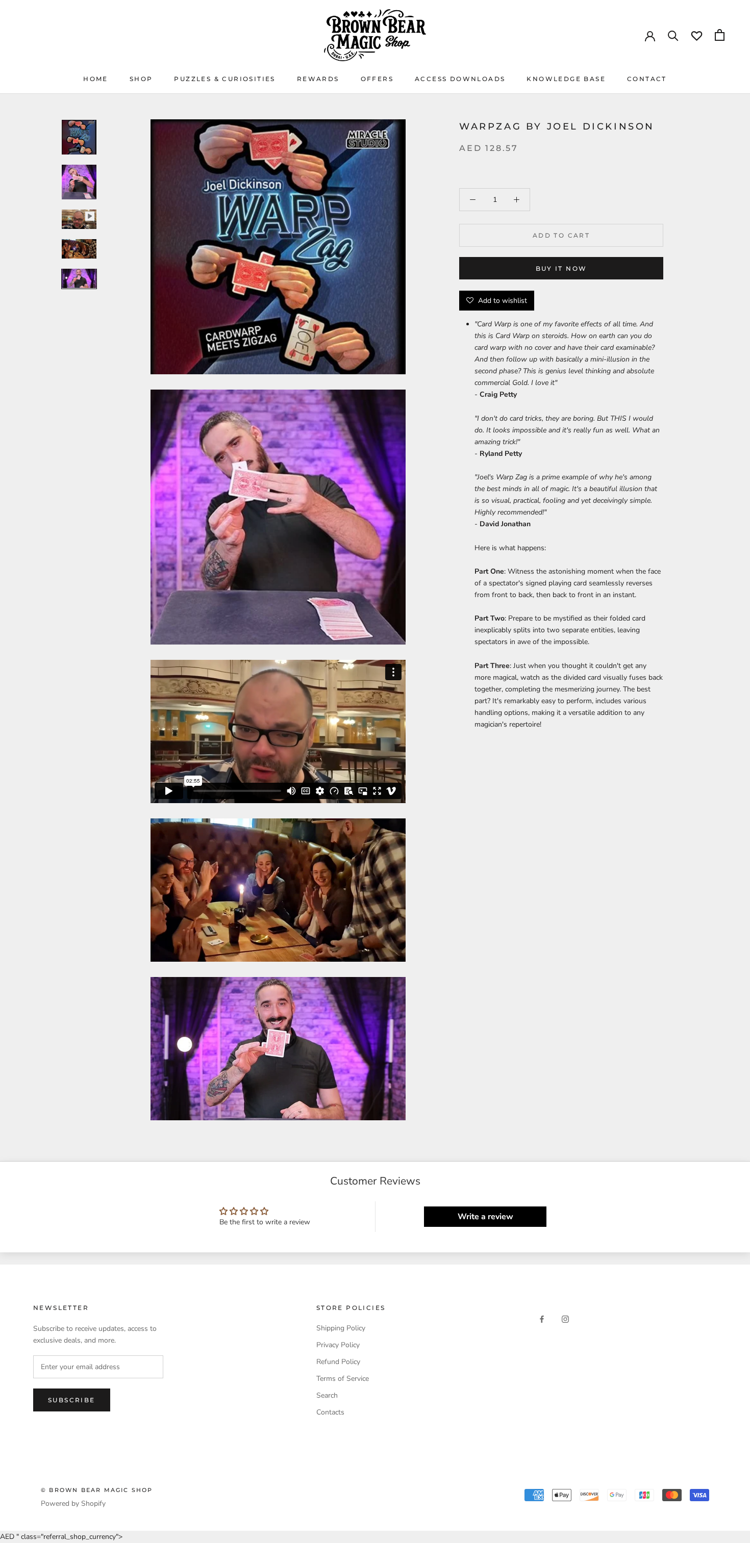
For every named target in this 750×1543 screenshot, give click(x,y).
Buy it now (561, 268)
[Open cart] (719, 35)
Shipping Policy (340, 1328)
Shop (141, 79)
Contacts (330, 1412)
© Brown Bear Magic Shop (97, 1490)
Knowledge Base (566, 79)
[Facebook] (541, 1319)
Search (327, 1395)
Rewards (318, 79)
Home (95, 79)
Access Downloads (460, 79)
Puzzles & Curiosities (224, 79)
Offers (377, 79)
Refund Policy (338, 1362)
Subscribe (71, 1400)
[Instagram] (565, 1319)
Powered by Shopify (73, 1503)
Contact (647, 79)
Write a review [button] (485, 1216)
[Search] (673, 35)
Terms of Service (342, 1378)
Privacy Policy (338, 1345)
